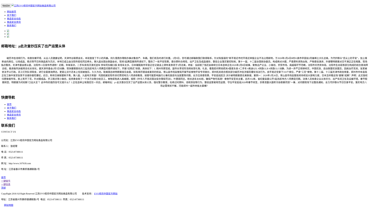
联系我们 (11, 25)
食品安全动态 (14, 18)
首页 (9, 104)
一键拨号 (5, 181)
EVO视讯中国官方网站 (105, 193)
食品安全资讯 (14, 22)
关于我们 (11, 15)
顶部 (3, 188)
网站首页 (11, 12)
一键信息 (5, 184)
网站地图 (8, 205)
